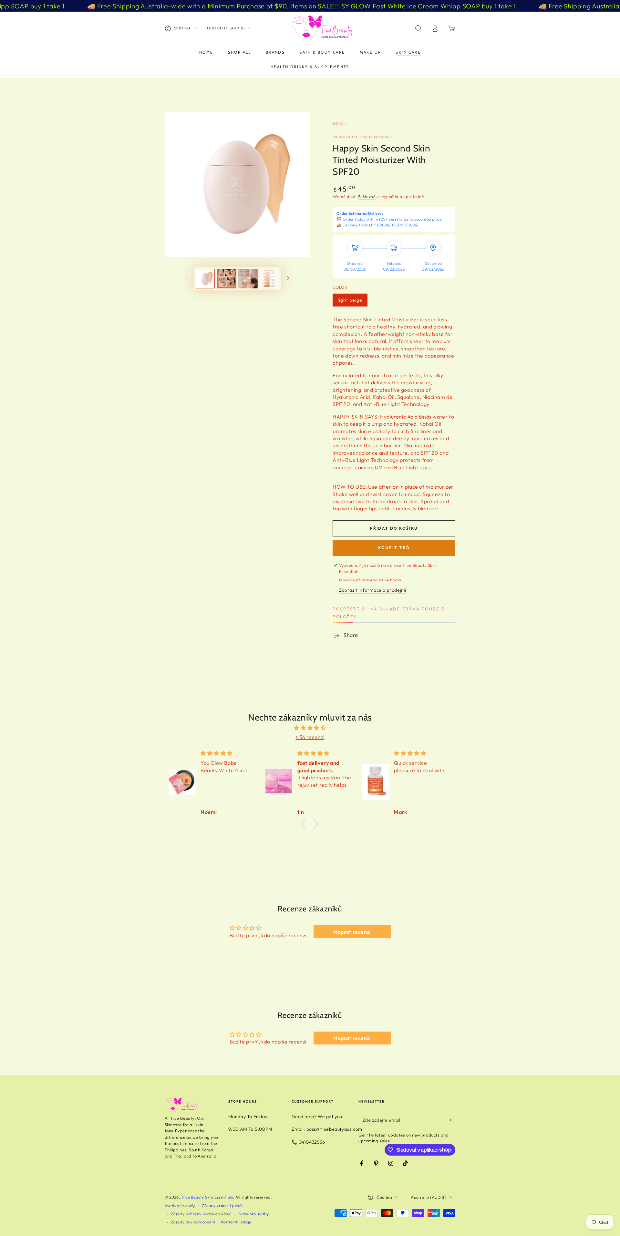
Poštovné (367, 196)
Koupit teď (394, 547)
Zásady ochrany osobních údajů (201, 1213)
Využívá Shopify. (180, 1205)
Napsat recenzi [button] (352, 932)
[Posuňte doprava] (288, 278)
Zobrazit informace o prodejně (373, 590)
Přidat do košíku (394, 528)
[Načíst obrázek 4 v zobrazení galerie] (269, 278)
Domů (338, 123)
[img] (310, 727)
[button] (418, 28)
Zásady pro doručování (193, 1222)
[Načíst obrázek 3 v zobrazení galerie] (248, 278)
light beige (350, 300)
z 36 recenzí (309, 737)
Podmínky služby (253, 1213)
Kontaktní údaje (236, 1222)
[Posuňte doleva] (187, 278)
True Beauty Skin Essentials (362, 137)
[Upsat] (451, 1120)
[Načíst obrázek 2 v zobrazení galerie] (226, 278)
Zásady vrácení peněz (222, 1205)
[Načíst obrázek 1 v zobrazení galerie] (205, 278)
